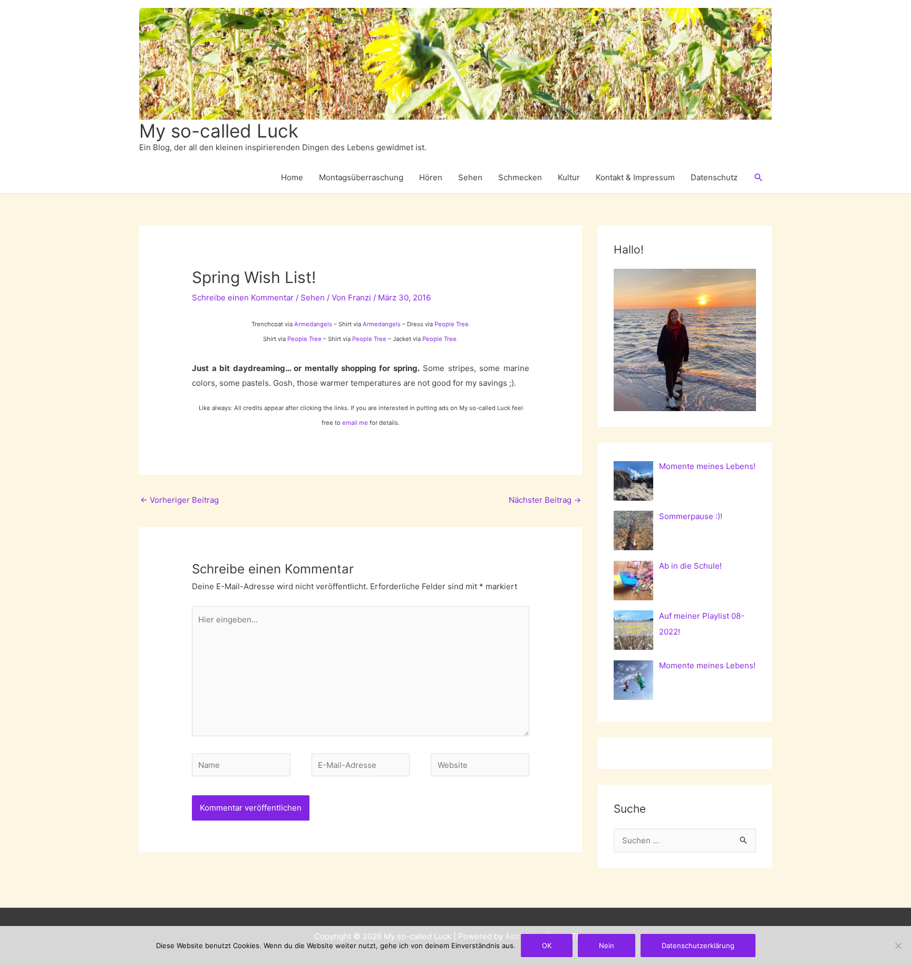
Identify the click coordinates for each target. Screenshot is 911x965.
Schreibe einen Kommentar (243, 298)
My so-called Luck (218, 131)
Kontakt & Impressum (635, 177)
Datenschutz (714, 177)
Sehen (470, 177)
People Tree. (440, 339)
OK (546, 945)
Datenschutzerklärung (698, 945)
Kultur (569, 177)
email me (355, 422)
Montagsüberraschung (361, 177)
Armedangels (313, 324)
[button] (758, 177)
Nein (606, 945)
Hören (430, 177)
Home (292, 177)
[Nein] (898, 945)
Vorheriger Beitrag (179, 500)
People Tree (451, 324)
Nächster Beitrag (545, 500)
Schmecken (520, 177)
